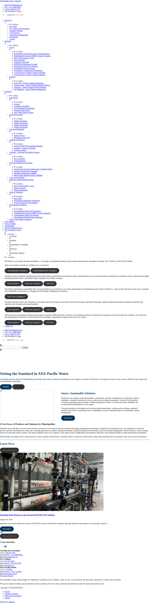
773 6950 (8, 569)
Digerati (12, 602)
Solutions (18, 387)
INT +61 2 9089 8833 (13, 7)
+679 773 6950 (15, 572)
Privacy (7, 592)
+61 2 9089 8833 (16, 555)
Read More (68, 418)
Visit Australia (12, 284)
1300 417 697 (10, 553)
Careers (7, 598)
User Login (15, 15)
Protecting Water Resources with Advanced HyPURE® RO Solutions (27, 515)
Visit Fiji (49, 284)
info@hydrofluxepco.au (13, 5)
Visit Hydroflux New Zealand (44, 271)
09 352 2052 (9, 561)
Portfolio (6, 387)
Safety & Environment (13, 596)
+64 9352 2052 (15, 563)
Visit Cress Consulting (15, 297)
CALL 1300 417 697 (12, 9)
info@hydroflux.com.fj (8, 574)
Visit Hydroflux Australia (16, 271)
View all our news (9, 450)
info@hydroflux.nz (7, 565)
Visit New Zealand (32, 284)
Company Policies (11, 594)
